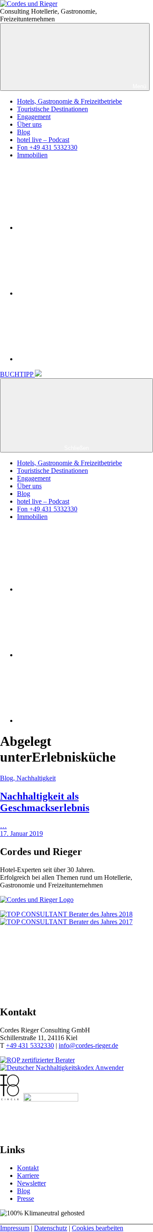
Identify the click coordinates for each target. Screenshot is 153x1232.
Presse (25, 1198)
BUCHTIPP (17, 374)
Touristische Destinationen (52, 109)
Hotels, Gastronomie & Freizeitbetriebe (69, 101)
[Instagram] (80, 293)
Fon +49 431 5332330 (47, 147)
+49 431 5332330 (30, 1045)
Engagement (34, 116)
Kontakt (28, 1167)
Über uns (29, 124)
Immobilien (32, 155)
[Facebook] (80, 227)
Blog (23, 132)
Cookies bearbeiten (97, 1228)
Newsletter (31, 1183)
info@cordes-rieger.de (88, 1045)
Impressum (14, 1228)
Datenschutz (50, 1228)
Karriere (28, 1175)
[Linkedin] (80, 358)
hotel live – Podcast (43, 139)
